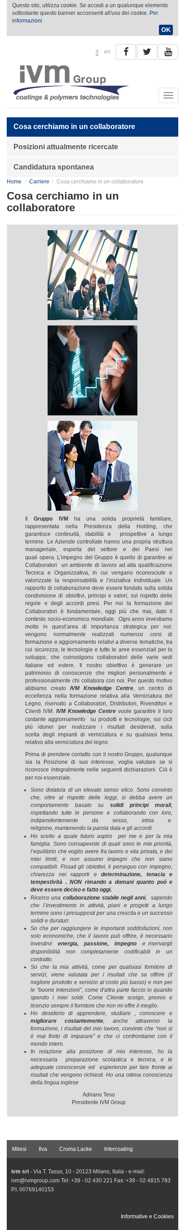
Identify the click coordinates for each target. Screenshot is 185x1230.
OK (166, 29)
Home (14, 181)
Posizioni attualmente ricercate (65, 147)
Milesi (19, 1149)
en (107, 52)
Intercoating (118, 1149)
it (97, 52)
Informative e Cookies (147, 1216)
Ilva (43, 1149)
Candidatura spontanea (53, 167)
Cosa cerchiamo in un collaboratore (74, 126)
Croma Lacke (75, 1149)
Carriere (39, 181)
